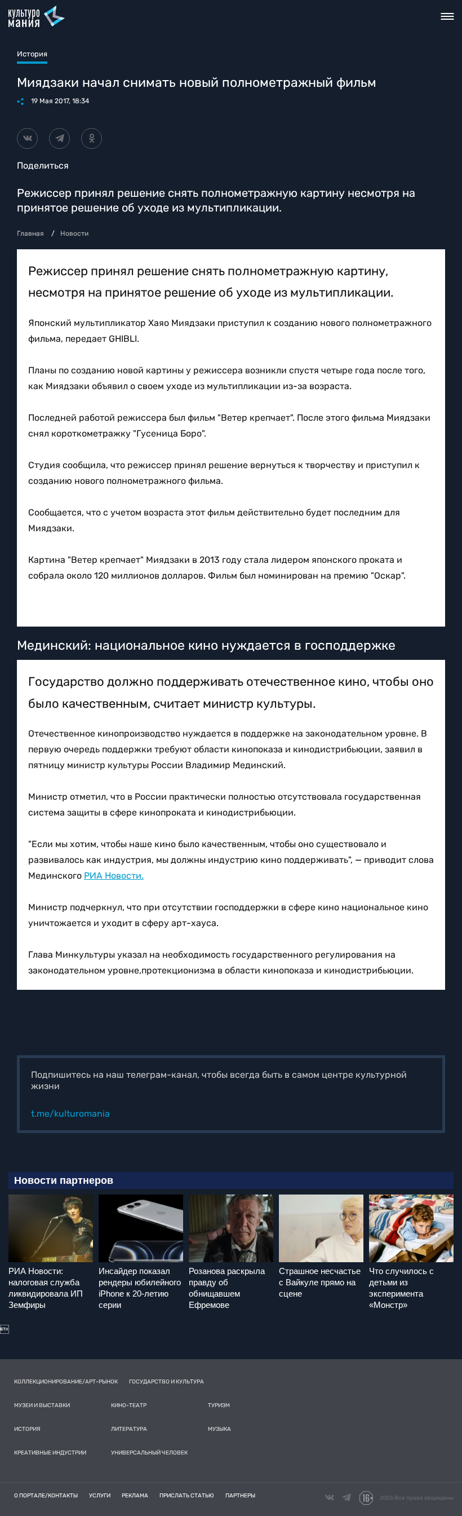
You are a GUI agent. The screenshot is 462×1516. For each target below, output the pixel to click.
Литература (129, 1429)
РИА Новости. (114, 875)
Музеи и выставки (42, 1405)
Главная (30, 233)
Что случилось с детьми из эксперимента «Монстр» (401, 1288)
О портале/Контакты (46, 1495)
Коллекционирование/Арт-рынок (66, 1381)
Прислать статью (186, 1495)
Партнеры (240, 1495)
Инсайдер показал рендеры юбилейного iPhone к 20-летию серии (140, 1288)
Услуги (99, 1495)
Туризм (219, 1405)
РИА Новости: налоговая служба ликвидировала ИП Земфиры (45, 1288)
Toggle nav (447, 16)
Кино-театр (128, 1405)
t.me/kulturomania (70, 1113)
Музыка (219, 1429)
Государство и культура (166, 1381)
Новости (74, 233)
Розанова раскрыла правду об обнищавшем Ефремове (227, 1288)
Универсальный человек (149, 1452)
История (27, 1429)
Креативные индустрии (50, 1452)
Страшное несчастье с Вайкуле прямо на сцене (320, 1282)
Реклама (135, 1495)
